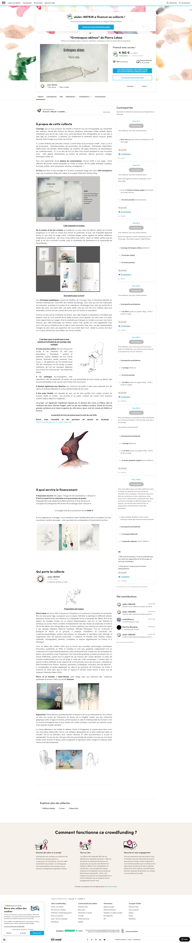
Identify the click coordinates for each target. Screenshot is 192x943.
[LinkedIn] (100, 939)
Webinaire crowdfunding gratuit (61, 913)
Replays (80, 922)
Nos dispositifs (108, 916)
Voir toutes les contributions (125, 642)
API (105, 919)
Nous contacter (134, 910)
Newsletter (132, 919)
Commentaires (100, 96)
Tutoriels (81, 916)
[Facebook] (87, 939)
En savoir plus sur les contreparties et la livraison (132, 587)
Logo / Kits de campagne (59, 919)
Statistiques (54, 922)
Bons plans (81, 910)
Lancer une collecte (14, 3)
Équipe (131, 913)
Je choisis (23, 933)
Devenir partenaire (110, 910)
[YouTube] (104, 939)
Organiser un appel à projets (113, 913)
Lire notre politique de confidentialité (14, 926)
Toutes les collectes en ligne (132, 78)
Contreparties (51, 96)
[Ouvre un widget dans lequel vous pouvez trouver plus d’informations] (184, 939)
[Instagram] (96, 939)
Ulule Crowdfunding (58, 903)
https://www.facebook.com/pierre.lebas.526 (54, 422)
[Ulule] (66, 939)
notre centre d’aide (110, 886)
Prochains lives (83, 907)
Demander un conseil (85, 913)
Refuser (9, 933)
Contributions (85, 96)
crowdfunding (40, 861)
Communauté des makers (87, 903)
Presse (131, 916)
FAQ (61, 96)
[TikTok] (91, 939)
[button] (4, 939)
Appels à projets (109, 907)
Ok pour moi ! (37, 933)
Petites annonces (83, 919)
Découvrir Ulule (133, 907)
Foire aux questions (57, 916)
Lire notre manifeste (132, 931)
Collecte (41, 96)
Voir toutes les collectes (58, 910)
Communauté (27, 3)
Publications (71, 96)
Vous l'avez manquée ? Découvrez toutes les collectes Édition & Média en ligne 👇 (132, 71)
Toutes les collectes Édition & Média (96, 27)
